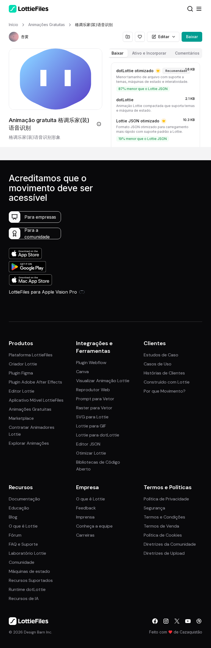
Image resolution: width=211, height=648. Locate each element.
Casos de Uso (157, 364)
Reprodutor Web (93, 390)
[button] (14, 37)
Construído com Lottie (167, 382)
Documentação (24, 499)
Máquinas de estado (29, 571)
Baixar (192, 36)
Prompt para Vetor (95, 399)
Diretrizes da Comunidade (170, 544)
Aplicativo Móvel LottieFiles (36, 400)
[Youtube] (188, 621)
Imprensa (85, 517)
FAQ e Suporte (23, 544)
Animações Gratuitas (30, 409)
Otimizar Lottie (91, 453)
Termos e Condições (164, 517)
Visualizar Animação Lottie (102, 381)
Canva (82, 371)
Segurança (154, 508)
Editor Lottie (21, 391)
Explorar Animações (29, 443)
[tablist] (155, 53)
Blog (13, 517)
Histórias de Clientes (164, 373)
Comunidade (21, 562)
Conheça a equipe (94, 526)
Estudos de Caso (161, 355)
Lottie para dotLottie (97, 435)
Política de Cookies (163, 535)
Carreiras (85, 535)
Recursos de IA (24, 598)
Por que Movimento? (164, 391)
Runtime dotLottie (27, 589)
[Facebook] (155, 621)
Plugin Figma (21, 373)
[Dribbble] (199, 621)
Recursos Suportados (31, 580)
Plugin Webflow (91, 362)
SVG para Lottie (92, 417)
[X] (177, 621)
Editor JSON (88, 444)
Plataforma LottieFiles (30, 355)
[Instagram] (166, 621)
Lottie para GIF (91, 426)
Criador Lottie (23, 364)
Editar (163, 36)
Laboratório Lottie (27, 553)
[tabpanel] (155, 103)
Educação (19, 508)
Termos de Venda (161, 526)
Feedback (86, 508)
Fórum (15, 535)
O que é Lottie (23, 526)
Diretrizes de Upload (164, 553)
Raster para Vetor (94, 408)
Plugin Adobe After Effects (35, 382)
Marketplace (21, 418)
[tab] (117, 53)
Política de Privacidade (166, 499)
